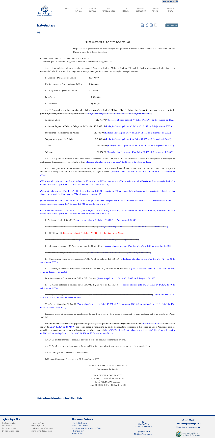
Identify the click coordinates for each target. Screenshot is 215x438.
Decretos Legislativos (37, 426)
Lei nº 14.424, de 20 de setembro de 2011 (62, 297)
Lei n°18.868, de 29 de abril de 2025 (87, 181)
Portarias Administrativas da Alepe (41, 431)
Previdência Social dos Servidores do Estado (87, 428)
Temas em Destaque (92, 9)
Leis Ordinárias (125, 9)
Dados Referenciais (172, 25)
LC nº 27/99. (111, 330)
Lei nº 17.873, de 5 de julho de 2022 (86, 210)
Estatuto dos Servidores (80, 426)
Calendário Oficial (170, 9)
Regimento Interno (79, 431)
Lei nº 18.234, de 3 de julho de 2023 (86, 200)
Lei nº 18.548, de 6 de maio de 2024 (85, 191)
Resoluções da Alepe (37, 423)
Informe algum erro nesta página (187, 427)
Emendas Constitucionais (10, 431)
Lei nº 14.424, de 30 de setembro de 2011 (147, 226)
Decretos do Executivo (141, 9)
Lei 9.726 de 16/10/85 (151, 323)
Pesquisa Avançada (78, 9)
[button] (164, 1)
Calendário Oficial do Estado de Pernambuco (143, 425)
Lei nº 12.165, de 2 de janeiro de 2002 (133, 113)
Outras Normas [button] (155, 9)
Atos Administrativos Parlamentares (42, 428)
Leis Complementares (108, 9)
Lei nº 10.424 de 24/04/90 (62, 327)
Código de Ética (78, 433)
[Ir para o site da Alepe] (188, 434)
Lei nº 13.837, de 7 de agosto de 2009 (133, 162)
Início (67, 8)
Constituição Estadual (80, 423)
